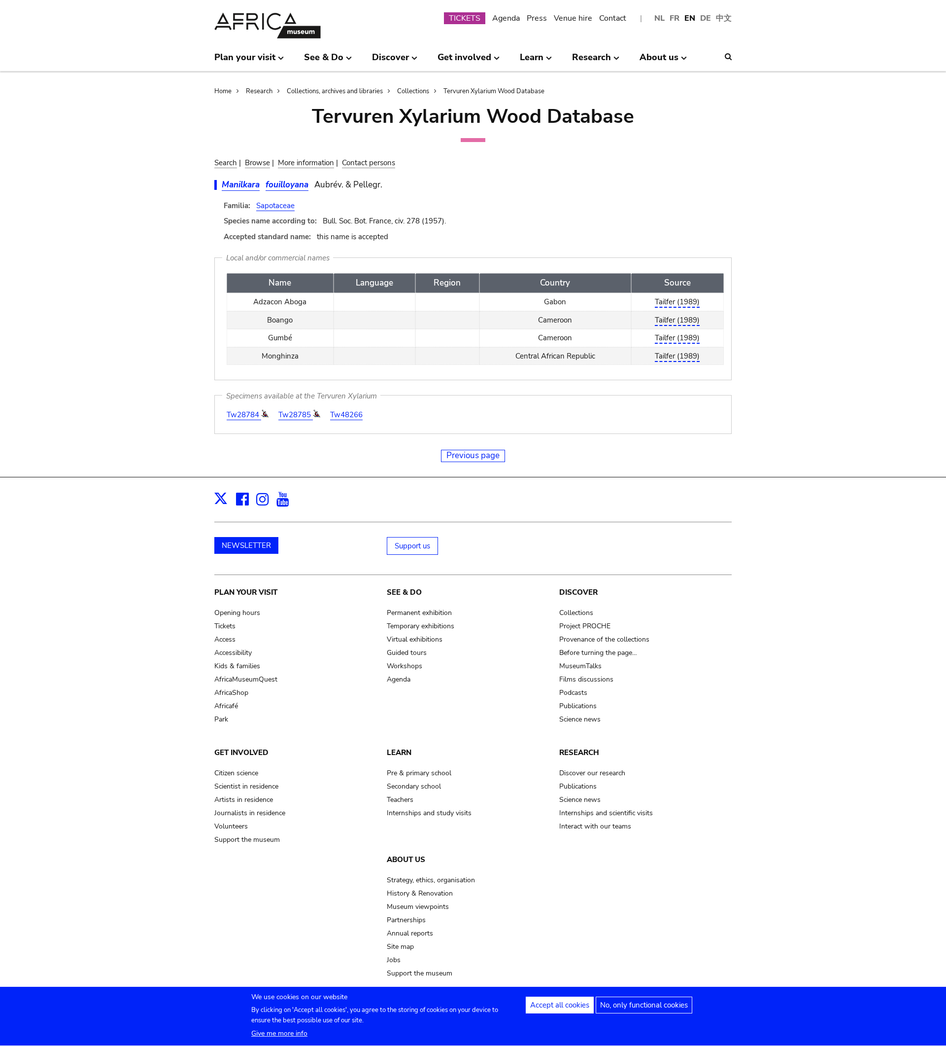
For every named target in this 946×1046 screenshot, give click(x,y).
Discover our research (592, 773)
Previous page (473, 455)
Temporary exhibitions (420, 626)
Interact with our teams (595, 826)
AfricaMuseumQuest (245, 679)
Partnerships (406, 920)
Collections (413, 91)
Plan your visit (245, 592)
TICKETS (464, 18)
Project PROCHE (584, 626)
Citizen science (236, 773)
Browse (257, 163)
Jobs (394, 960)
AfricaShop (231, 692)
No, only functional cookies (644, 1005)
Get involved (241, 752)
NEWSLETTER (246, 545)
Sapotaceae (275, 206)
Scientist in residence (246, 786)
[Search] (728, 57)
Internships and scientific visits (606, 813)
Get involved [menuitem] (464, 61)
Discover (578, 592)
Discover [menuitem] (390, 61)
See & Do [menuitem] (323, 61)
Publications (578, 706)
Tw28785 (295, 415)
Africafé (226, 706)
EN (689, 18)
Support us (412, 546)
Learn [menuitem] (531, 61)
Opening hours (237, 612)
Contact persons (368, 163)
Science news (580, 719)
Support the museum (247, 839)
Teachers (400, 799)
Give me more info (279, 1033)
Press (537, 18)
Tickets (225, 626)
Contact (612, 18)
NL (659, 18)
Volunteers (231, 826)
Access (225, 639)
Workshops (404, 666)
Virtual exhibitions (414, 639)
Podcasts (573, 692)
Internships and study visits (429, 813)
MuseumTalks (580, 666)
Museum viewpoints (418, 906)
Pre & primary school (419, 773)
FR (674, 18)
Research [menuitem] (591, 61)
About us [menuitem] (659, 61)
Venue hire (573, 18)
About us (406, 860)
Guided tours (407, 652)
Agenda (506, 18)
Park (221, 719)
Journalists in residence (249, 813)
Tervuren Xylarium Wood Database (493, 91)
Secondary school (414, 786)
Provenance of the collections (604, 639)
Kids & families (237, 666)
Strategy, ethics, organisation (431, 880)
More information (306, 163)
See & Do (404, 592)
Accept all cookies (559, 1005)
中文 (724, 18)
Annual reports (410, 933)
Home (223, 91)
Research (259, 91)
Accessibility (233, 652)
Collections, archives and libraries (335, 91)
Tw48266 (346, 415)
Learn (399, 752)
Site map (400, 946)
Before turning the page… (598, 652)
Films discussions (586, 679)
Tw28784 (244, 415)
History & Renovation (420, 893)
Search (225, 163)
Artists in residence (243, 799)
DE (705, 18)
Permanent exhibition (419, 612)
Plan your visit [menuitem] (244, 61)
